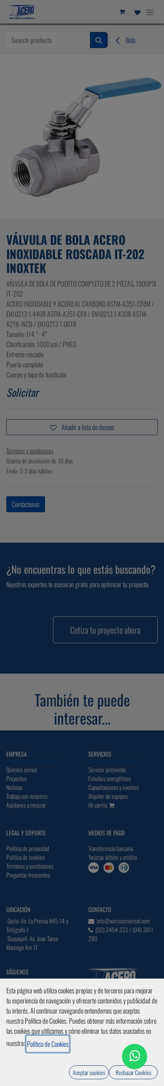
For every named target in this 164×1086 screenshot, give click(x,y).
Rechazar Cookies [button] (133, 1072)
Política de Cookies (48, 1044)
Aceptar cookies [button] (89, 1072)
